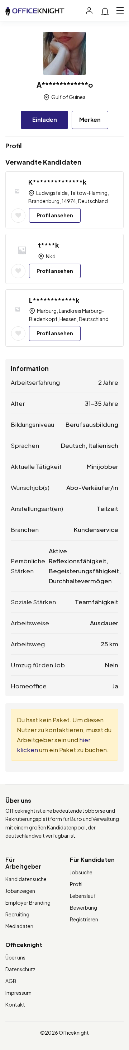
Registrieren (84, 919)
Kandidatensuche (26, 879)
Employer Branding (28, 902)
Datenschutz (20, 969)
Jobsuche (81, 872)
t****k (48, 245)
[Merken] (18, 215)
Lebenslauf (83, 896)
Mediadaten (19, 926)
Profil (76, 884)
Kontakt (15, 1004)
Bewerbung (83, 907)
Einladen (44, 119)
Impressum (18, 992)
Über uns (15, 957)
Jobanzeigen (20, 891)
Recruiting (17, 914)
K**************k (57, 182)
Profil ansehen (55, 215)
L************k (54, 300)
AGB (10, 981)
